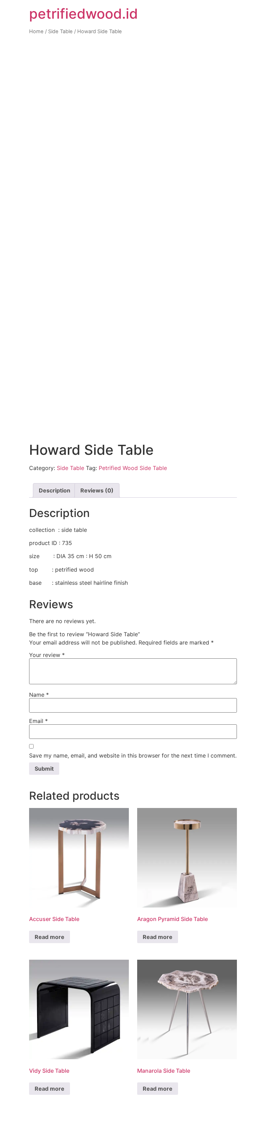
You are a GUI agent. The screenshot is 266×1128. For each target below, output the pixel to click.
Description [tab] (54, 490)
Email (38, 721)
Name (39, 694)
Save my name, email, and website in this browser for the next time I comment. (133, 755)
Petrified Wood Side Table (133, 467)
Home (36, 31)
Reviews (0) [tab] (97, 490)
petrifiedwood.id (83, 13)
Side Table (60, 31)
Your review (47, 655)
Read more (49, 936)
